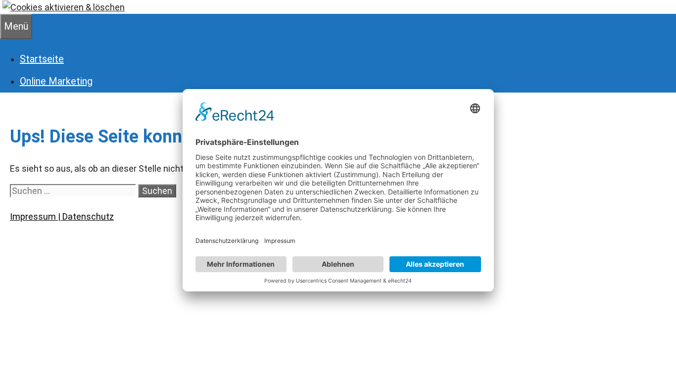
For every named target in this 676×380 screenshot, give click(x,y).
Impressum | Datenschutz (62, 216)
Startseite (42, 59)
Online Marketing (56, 81)
